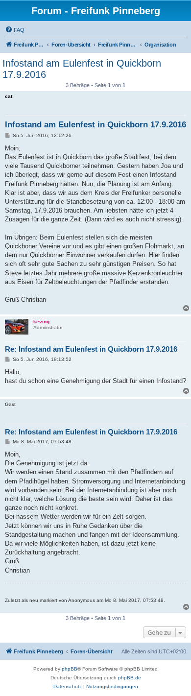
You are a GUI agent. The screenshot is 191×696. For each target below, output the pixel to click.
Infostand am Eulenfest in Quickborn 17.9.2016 (81, 69)
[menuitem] (14, 30)
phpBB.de (129, 677)
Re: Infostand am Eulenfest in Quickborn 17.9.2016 (91, 349)
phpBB (69, 669)
